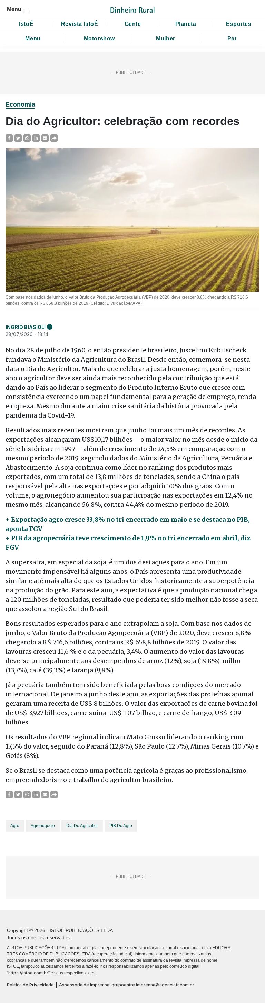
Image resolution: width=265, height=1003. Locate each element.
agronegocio (43, 825)
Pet (232, 38)
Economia (20, 104)
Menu (32, 38)
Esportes (239, 24)
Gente (133, 24)
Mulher (165, 38)
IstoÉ (26, 24)
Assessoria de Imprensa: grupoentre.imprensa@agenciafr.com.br (126, 984)
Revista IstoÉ (79, 24)
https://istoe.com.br (28, 972)
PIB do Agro (120, 825)
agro (14, 825)
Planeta (185, 24)
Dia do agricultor (82, 825)
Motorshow (99, 38)
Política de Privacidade (30, 984)
